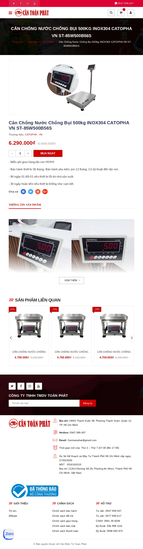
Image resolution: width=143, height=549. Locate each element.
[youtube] (34, 3)
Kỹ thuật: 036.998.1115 (109, 526)
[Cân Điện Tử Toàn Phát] (32, 12)
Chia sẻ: (14, 191)
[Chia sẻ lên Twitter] (30, 191)
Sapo (106, 544)
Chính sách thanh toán (65, 531)
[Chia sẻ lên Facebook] (23, 191)
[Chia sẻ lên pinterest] (37, 191)
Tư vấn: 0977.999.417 (108, 515)
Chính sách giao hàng (64, 520)
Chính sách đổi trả (62, 515)
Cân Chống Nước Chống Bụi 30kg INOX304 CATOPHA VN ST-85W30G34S (29, 352)
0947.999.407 (78, 432)
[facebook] (20, 3)
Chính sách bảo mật (64, 526)
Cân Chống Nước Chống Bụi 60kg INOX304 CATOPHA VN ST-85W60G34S (71, 352)
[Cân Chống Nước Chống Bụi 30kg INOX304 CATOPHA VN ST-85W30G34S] (29, 326)
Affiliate (13, 515)
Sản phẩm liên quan (37, 299)
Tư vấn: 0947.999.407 (108, 510)
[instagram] (27, 3)
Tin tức (13, 510)
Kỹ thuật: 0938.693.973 (109, 531)
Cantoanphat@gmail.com (82, 440)
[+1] (45, 191)
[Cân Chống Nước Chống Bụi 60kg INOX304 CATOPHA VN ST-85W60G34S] (71, 326)
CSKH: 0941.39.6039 (108, 520)
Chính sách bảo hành (64, 510)
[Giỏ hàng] (121, 13)
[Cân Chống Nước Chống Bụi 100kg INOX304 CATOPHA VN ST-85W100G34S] (114, 326)
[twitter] (14, 3)
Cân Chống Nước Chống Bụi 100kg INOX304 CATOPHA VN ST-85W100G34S (114, 352)
